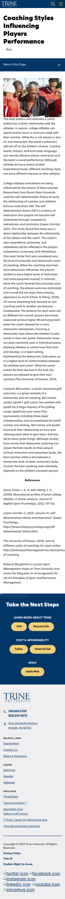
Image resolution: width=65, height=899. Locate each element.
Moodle (8, 776)
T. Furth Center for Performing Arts (25, 820)
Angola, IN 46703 (19, 728)
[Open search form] (53, 4)
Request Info (41, 626)
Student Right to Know (18, 864)
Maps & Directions (15, 756)
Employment (11, 743)
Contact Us (10, 750)
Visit (19, 626)
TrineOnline (10, 797)
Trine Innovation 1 (14, 803)
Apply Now (32, 671)
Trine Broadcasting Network (21, 826)
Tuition (19, 649)
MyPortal (9, 770)
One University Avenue (23, 723)
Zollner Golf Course (15, 814)
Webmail (9, 783)
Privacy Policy (12, 853)
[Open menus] (61, 4)
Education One (13, 809)
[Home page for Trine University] (9, 4)
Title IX (7, 859)
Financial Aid (42, 649)
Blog (9, 49)
